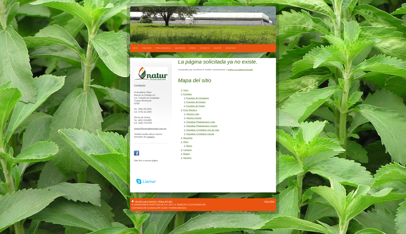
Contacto (187, 150)
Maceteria (187, 138)
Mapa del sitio (165, 201)
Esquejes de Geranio (196, 102)
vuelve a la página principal (240, 70)
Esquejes (187, 94)
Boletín (186, 154)
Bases (189, 146)
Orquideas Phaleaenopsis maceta (201, 126)
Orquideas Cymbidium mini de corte (202, 130)
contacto (150, 137)
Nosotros (187, 158)
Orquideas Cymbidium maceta (200, 134)
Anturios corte (192, 114)
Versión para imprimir (145, 201)
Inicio (185, 90)
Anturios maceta (193, 118)
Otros (185, 142)
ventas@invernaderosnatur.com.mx (150, 129)
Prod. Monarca (190, 110)
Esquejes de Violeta (195, 106)
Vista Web (269, 201)
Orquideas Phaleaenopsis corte (200, 122)
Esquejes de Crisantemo (197, 98)
